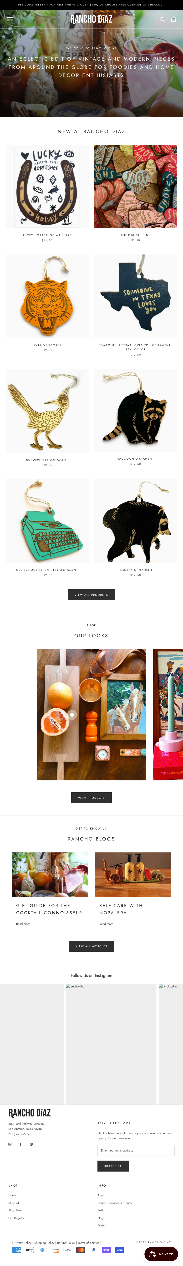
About (101, 1195)
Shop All (14, 1203)
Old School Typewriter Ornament (47, 570)
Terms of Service (88, 1242)
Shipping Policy (44, 1242)
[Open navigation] (10, 19)
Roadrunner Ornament (47, 460)
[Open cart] (173, 19)
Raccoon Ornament (135, 459)
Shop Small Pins (136, 235)
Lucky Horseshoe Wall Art (47, 235)
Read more (23, 924)
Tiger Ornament (47, 345)
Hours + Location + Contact (115, 1203)
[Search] (162, 19)
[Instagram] (9, 1143)
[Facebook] (20, 1143)
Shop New (15, 1210)
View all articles (91, 946)
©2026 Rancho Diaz (153, 1242)
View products (91, 798)
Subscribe (113, 1166)
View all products (91, 595)
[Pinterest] (31, 1143)
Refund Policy (66, 1242)
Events (101, 1225)
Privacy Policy (22, 1242)
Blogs (100, 1218)
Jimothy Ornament (135, 570)
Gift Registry (16, 1218)
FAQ (100, 1210)
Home (12, 1195)
